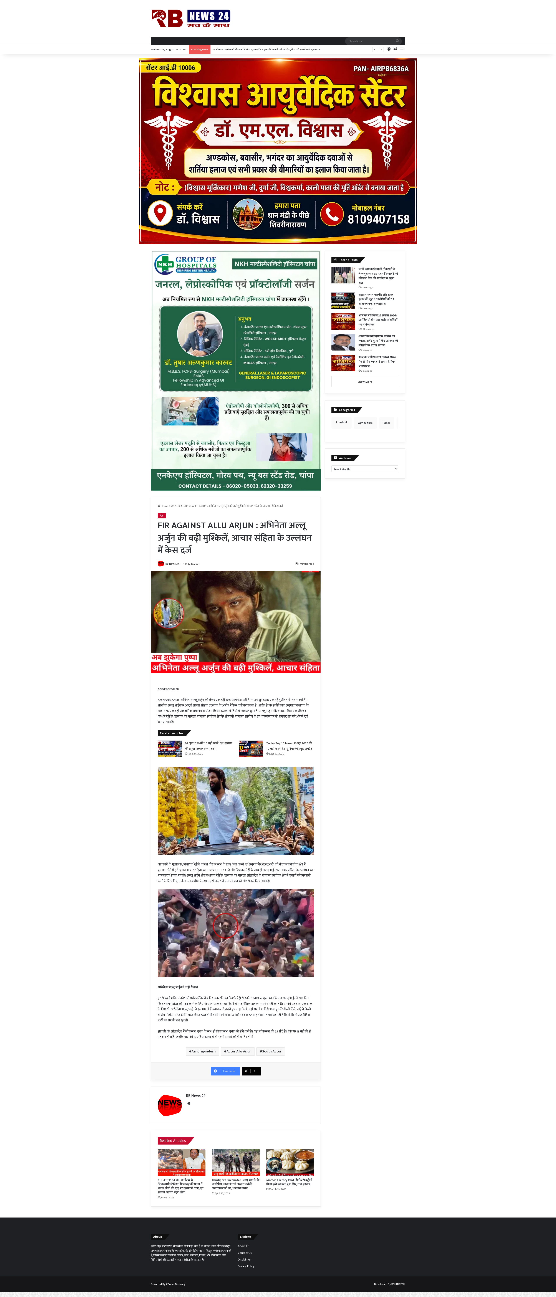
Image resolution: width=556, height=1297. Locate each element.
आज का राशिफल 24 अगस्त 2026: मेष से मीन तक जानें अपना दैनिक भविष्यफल (378, 362)
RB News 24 (172, 564)
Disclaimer (244, 1259)
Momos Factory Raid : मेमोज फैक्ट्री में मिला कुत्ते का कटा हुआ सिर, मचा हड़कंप (289, 1182)
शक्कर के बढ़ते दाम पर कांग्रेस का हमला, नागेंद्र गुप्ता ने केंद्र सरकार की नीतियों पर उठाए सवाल (378, 341)
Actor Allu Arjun (239, 1051)
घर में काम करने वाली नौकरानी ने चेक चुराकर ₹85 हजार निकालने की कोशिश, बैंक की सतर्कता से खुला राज (378, 276)
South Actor (271, 1051)
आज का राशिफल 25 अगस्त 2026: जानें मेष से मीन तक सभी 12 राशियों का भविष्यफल (378, 320)
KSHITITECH (398, 1284)
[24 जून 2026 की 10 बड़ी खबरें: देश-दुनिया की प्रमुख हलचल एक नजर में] (170, 749)
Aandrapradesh (204, 1051)
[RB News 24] (191, 18)
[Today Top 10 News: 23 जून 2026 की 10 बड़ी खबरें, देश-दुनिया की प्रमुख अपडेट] (251, 749)
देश (172, 506)
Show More (365, 381)
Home (164, 506)
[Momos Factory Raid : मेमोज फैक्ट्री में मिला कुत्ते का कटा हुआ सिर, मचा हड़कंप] (290, 1162)
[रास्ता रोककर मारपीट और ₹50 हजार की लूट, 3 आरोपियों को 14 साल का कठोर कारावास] (343, 301)
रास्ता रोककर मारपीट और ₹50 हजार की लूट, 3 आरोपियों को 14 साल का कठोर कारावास (257, 49)
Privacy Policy (246, 1266)
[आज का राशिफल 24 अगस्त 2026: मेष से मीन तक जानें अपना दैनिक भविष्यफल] (343, 363)
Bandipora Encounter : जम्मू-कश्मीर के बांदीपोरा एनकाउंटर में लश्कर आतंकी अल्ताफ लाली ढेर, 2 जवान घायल (236, 1184)
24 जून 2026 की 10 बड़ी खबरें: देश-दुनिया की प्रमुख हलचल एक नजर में (208, 746)
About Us (244, 1246)
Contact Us (245, 1253)
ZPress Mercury (175, 1284)
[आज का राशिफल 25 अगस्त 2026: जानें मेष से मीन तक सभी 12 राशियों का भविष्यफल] (343, 321)
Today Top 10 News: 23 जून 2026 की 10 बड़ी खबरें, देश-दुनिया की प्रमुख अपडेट (289, 746)
